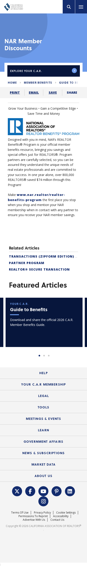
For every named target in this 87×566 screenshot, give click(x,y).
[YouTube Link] (43, 491)
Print (15, 92)
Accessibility (60, 516)
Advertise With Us (34, 520)
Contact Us (57, 520)
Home (12, 83)
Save (53, 92)
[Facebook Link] (30, 491)
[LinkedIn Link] (70, 491)
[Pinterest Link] (56, 491)
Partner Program (26, 263)
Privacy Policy (42, 512)
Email (34, 92)
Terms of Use (20, 512)
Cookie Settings (66, 512)
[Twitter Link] (17, 491)
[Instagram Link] (43, 501)
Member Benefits (38, 83)
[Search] (69, 6)
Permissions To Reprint (33, 516)
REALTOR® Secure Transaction (39, 269)
